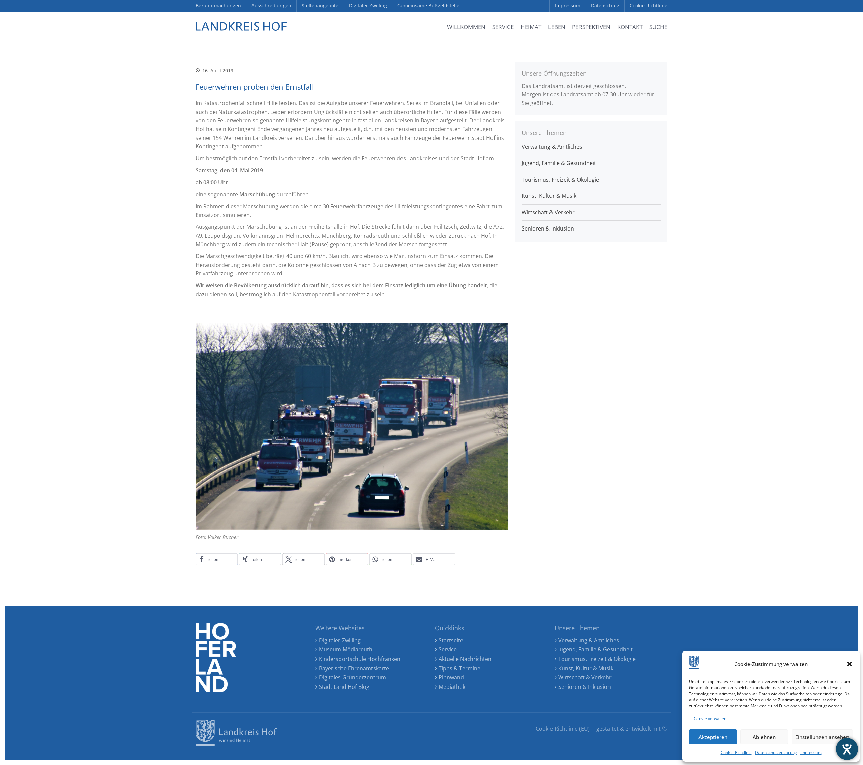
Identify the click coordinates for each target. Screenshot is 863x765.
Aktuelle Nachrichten (465, 659)
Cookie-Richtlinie (736, 752)
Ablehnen (764, 737)
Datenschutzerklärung (776, 752)
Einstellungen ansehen (822, 737)
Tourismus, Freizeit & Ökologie (560, 179)
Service (448, 649)
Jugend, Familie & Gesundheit (559, 163)
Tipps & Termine (459, 668)
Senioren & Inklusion (548, 228)
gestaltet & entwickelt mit (629, 728)
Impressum (811, 752)
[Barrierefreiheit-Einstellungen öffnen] (847, 749)
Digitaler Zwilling (340, 640)
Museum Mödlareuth (346, 649)
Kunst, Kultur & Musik (549, 196)
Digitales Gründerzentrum (352, 677)
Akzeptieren (712, 737)
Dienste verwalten (709, 719)
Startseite (451, 640)
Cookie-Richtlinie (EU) (563, 728)
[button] (849, 664)
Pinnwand (451, 677)
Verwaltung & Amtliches (552, 146)
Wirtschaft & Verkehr (548, 212)
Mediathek (452, 687)
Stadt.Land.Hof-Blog (344, 687)
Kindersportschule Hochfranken (359, 659)
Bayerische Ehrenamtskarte (354, 668)
